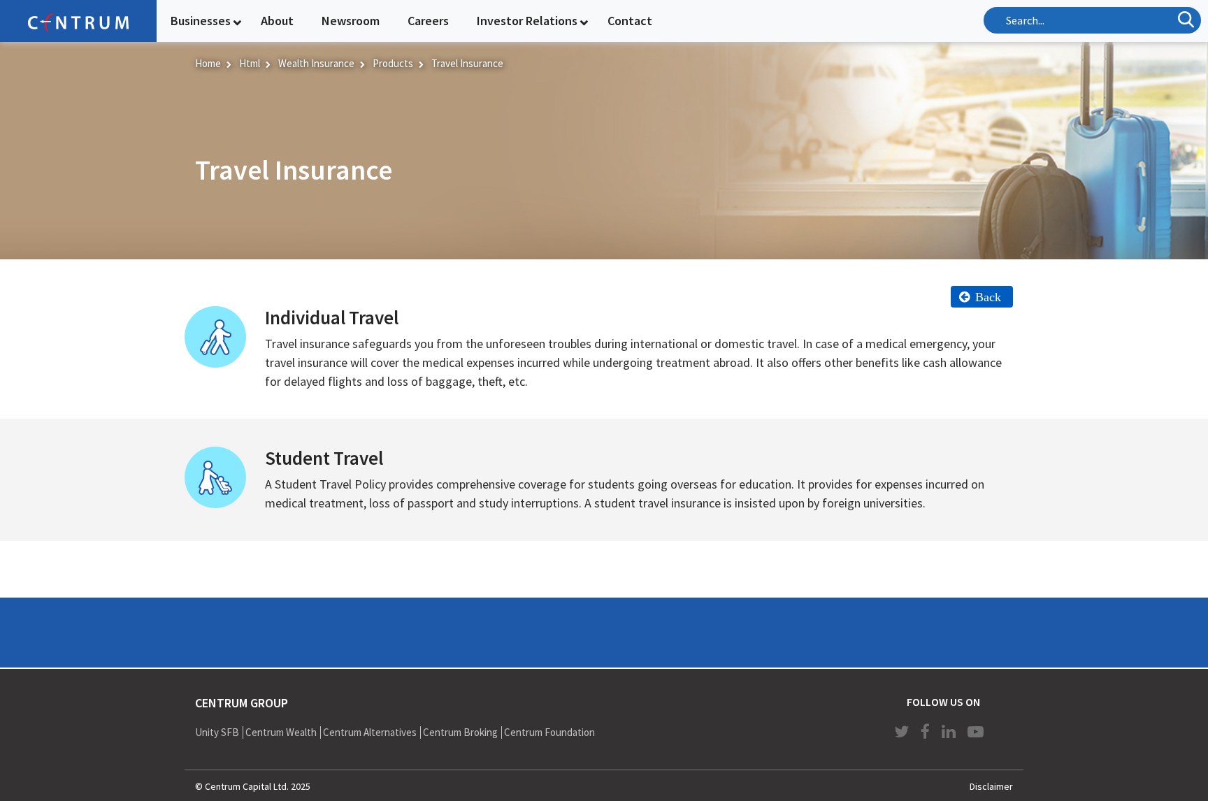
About (277, 21)
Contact (629, 21)
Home (208, 63)
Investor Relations (527, 21)
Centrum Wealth (281, 732)
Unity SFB (217, 732)
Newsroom (351, 21)
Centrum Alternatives (370, 732)
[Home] (78, 21)
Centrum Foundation (549, 732)
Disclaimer (991, 786)
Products (393, 63)
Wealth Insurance (316, 63)
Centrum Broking (460, 732)
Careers (428, 21)
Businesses (201, 21)
